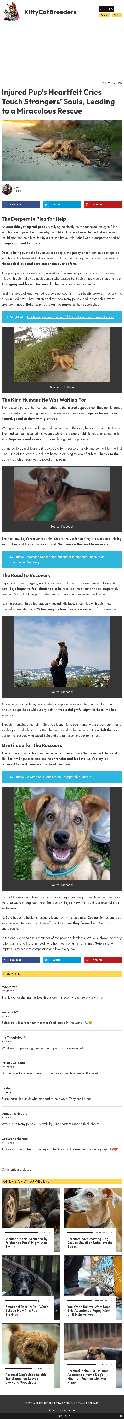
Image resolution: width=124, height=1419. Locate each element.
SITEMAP (80, 1403)
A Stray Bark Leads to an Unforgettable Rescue (59, 777)
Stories (106, 9)
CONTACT (93, 1403)
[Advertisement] (62, 51)
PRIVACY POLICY (64, 1403)
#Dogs (104, 14)
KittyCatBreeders (50, 12)
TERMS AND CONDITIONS (39, 1403)
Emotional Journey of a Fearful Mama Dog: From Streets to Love (70, 317)
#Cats (117, 14)
